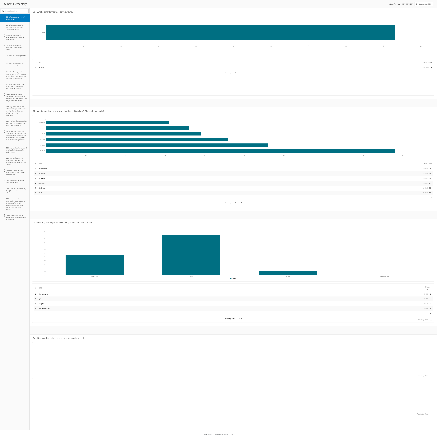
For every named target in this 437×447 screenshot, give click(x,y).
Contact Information (221, 434)
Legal (231, 434)
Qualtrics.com (208, 434)
